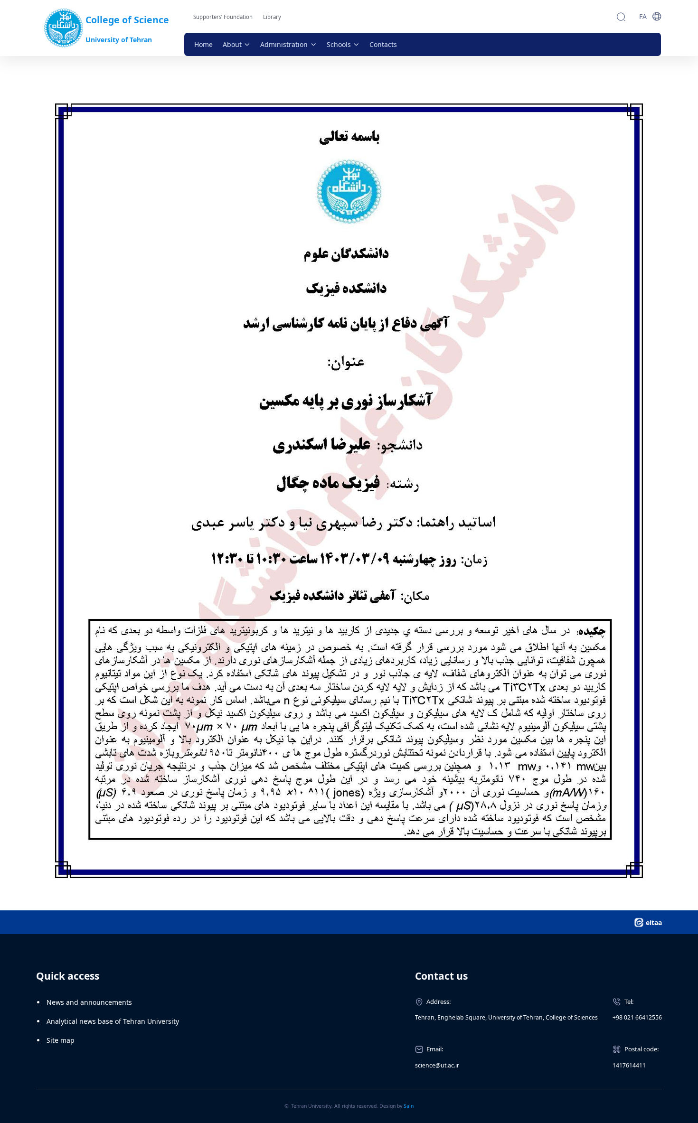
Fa (643, 16)
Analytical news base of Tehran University (113, 1021)
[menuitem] (203, 44)
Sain (409, 1106)
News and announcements (89, 1002)
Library (272, 16)
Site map (61, 1040)
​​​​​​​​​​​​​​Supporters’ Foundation (223, 16)
